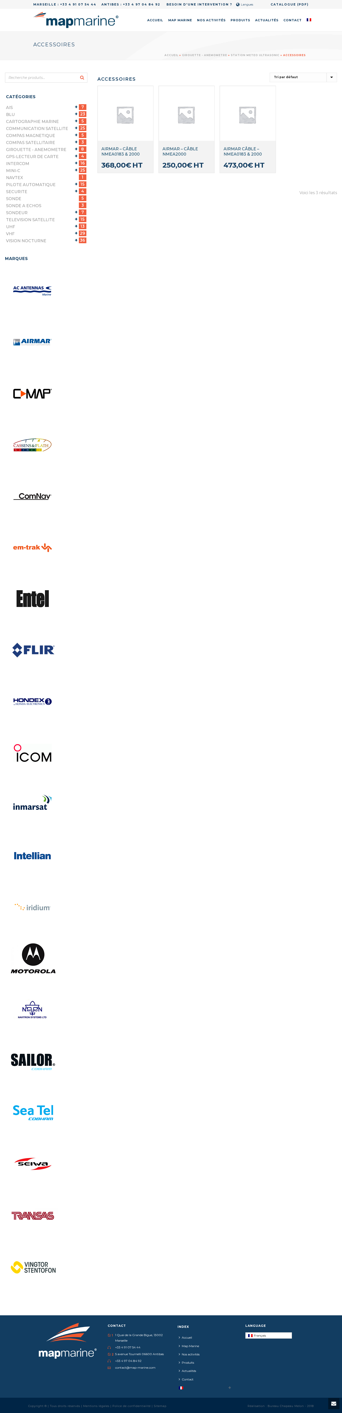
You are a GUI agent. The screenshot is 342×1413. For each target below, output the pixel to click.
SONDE (13, 198)
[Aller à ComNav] (33, 496)
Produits (240, 20)
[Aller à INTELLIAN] (33, 856)
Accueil (155, 20)
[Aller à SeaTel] (33, 1112)
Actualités (266, 20)
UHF (10, 226)
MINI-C (13, 170)
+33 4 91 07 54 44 (78, 4)
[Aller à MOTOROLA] (33, 958)
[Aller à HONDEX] (33, 702)
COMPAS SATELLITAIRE (30, 142)
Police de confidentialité (132, 1406)
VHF (10, 233)
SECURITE (16, 191)
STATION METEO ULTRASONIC (255, 55)
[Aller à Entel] (33, 599)
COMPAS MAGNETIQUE (30, 135)
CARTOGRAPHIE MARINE (32, 121)
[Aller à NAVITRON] (33, 1010)
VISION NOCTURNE (26, 240)
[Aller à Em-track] (33, 548)
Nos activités (211, 20)
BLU (10, 114)
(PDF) (303, 4)
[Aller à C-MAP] (33, 394)
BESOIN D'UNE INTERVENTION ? (198, 4)
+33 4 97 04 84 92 (141, 4)
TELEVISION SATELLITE (30, 219)
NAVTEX (14, 177)
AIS (9, 107)
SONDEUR (17, 212)
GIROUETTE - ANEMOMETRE (204, 55)
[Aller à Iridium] (33, 907)
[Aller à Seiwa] (33, 1164)
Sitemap (160, 1406)
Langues (247, 4)
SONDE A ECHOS (23, 205)
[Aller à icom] (33, 753)
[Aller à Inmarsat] (33, 804)
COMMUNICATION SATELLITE (37, 128)
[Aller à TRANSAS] (33, 1215)
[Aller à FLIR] (33, 650)
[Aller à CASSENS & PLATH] (33, 445)
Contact (292, 20)
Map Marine (180, 20)
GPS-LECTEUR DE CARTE (32, 156)
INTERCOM (17, 163)
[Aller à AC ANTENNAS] (33, 291)
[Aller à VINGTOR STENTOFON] (33, 1266)
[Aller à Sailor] (33, 1061)
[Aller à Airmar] (33, 342)
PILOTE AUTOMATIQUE (31, 184)
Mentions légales (96, 1406)
